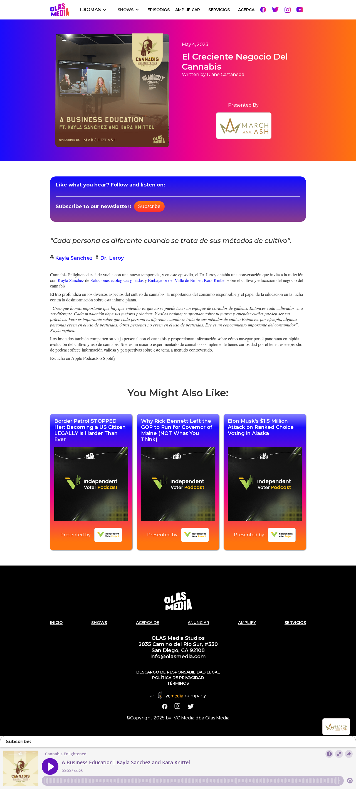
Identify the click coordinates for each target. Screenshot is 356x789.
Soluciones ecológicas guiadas (117, 280)
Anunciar (198, 622)
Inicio (56, 622)
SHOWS (99, 622)
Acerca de (147, 622)
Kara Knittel (215, 280)
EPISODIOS (158, 9)
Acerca (246, 9)
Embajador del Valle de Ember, (175, 280)
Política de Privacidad (178, 677)
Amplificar (187, 9)
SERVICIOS (219, 9)
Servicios (295, 622)
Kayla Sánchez (71, 280)
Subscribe (149, 206)
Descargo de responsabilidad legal (178, 672)
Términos (178, 683)
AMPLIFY (247, 622)
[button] (93, 9)
